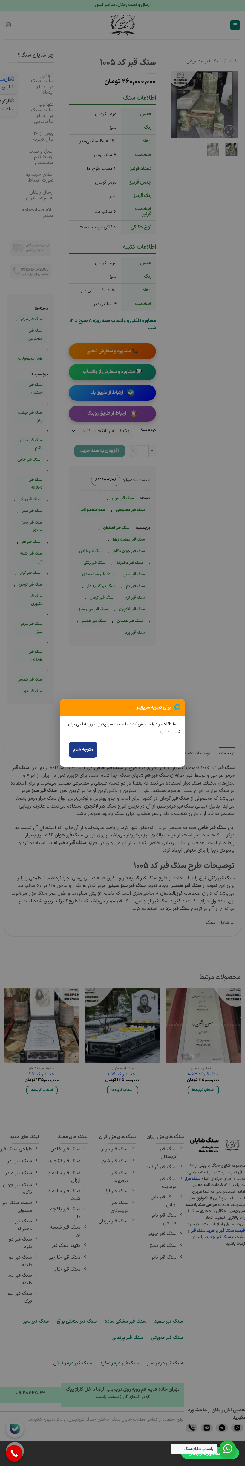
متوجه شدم (83, 750)
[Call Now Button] (14, 1453)
